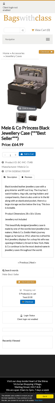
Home (6, 53)
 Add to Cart (27, 154)
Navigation (10, 39)
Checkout (28, 302)
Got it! (45, 396)
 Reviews (27, 177)
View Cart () (42, 30)
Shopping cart (29, 290)
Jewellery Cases (13, 56)
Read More (38, 400)
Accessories (18, 53)
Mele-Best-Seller (10, 274)
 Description (10, 177)
